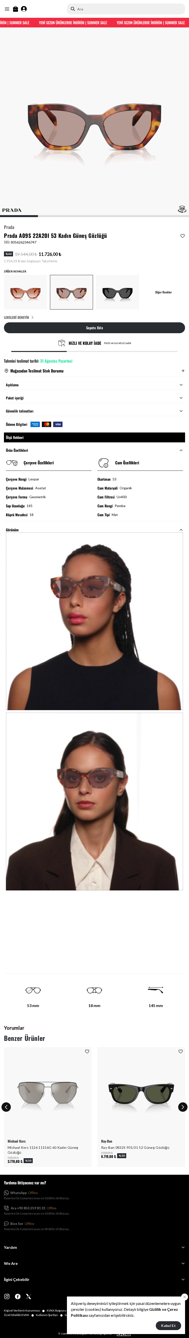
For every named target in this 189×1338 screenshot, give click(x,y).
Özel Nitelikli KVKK (19, 1315)
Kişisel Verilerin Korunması (24, 1310)
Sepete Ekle (94, 327)
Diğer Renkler (163, 292)
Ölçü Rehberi (15, 437)
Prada (9, 227)
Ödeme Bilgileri (16, 424)
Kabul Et (168, 1325)
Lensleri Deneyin (16, 317)
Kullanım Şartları (49, 1315)
